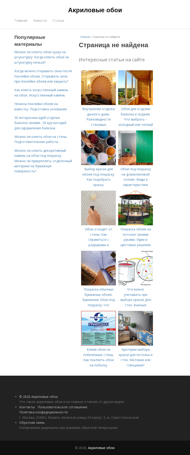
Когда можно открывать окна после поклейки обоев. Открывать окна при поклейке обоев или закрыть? (43, 76)
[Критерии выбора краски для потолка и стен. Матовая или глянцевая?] (135, 344)
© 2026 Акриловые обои (38, 396)
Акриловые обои (95, 9)
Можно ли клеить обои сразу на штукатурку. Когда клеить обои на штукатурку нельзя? (41, 57)
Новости (40, 20)
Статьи (58, 20)
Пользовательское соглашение (62, 407)
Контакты (27, 407)
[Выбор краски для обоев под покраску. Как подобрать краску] (98, 164)
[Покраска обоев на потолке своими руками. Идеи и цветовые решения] (135, 224)
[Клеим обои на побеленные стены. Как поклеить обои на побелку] (98, 344)
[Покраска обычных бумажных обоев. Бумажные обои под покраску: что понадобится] (98, 284)
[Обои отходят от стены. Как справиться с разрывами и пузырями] (98, 224)
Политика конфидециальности (43, 412)
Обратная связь (32, 422)
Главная (20, 20)
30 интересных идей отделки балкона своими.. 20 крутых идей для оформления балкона (40, 122)
